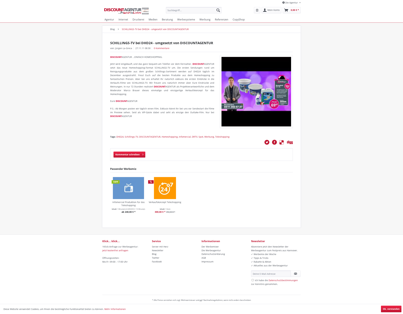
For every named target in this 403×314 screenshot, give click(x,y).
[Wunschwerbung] (257, 10)
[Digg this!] (290, 142)
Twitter (155, 257)
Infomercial (185, 136)
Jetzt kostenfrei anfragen (115, 250)
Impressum (207, 261)
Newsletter (157, 250)
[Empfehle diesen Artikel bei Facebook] (275, 142)
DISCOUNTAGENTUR (150, 136)
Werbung (209, 136)
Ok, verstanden (391, 308)
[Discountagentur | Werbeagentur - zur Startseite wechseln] (126, 11)
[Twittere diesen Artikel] (268, 142)
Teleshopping (222, 136)
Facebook (157, 261)
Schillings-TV (131, 136)
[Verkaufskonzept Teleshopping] (165, 188)
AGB (204, 257)
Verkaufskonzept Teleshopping (165, 202)
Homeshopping (170, 136)
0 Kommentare (161, 48)
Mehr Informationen (115, 309)
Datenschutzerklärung (213, 254)
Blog (154, 254)
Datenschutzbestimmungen (283, 280)
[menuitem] (193, 10)
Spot (201, 136)
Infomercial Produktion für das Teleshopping (128, 204)
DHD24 (120, 136)
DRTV (194, 136)
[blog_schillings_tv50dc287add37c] (256, 91)
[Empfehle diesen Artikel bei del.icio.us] (283, 142)
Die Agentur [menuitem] (291, 2)
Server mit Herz (160, 246)
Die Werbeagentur (211, 250)
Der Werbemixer (210, 246)
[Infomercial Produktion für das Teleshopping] (128, 188)
